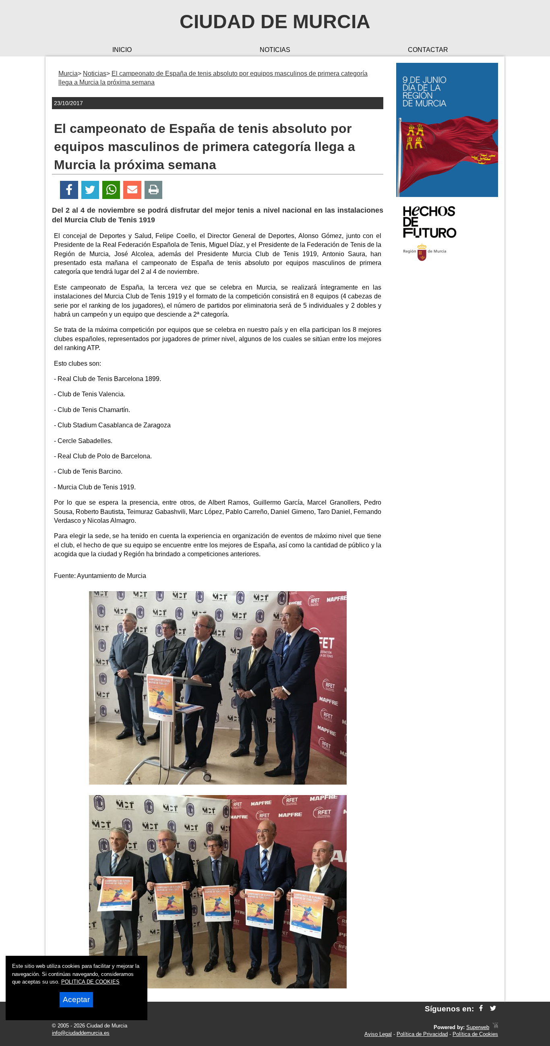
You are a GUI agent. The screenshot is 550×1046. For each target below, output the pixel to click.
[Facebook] (69, 190)
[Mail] (132, 190)
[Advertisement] (447, 396)
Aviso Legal (378, 1034)
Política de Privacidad (422, 1034)
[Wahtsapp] (111, 190)
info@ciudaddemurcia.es (81, 1033)
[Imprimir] (154, 190)
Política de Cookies (475, 1034)
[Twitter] (90, 190)
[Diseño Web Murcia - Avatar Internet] (495, 1027)
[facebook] (481, 1009)
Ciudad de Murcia (275, 21)
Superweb (477, 1027)
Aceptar (76, 999)
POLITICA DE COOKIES (90, 982)
